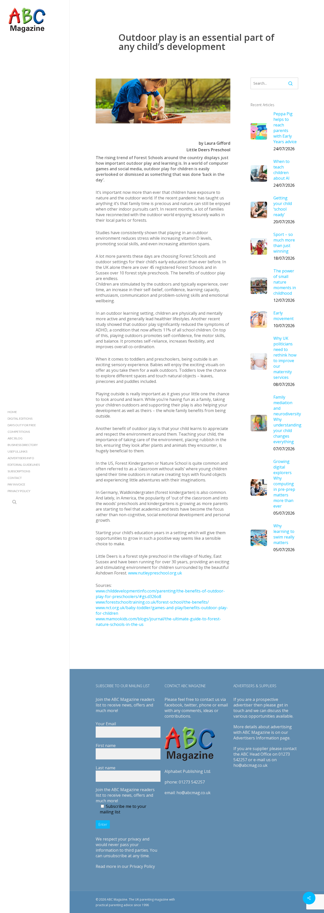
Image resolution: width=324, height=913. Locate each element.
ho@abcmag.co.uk (193, 792)
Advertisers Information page (261, 738)
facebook (173, 705)
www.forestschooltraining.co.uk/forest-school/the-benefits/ (152, 602)
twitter (190, 705)
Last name (105, 768)
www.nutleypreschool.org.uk (155, 573)
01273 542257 (192, 782)
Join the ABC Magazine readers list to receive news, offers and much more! (125, 795)
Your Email (106, 723)
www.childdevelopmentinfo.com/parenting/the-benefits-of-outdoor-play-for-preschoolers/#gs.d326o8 (160, 593)
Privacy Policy (142, 866)
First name (106, 745)
